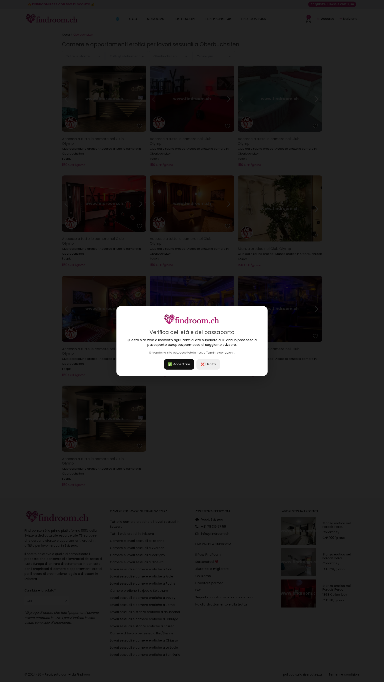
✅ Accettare (179, 364)
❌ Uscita (208, 364)
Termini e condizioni (219, 352)
